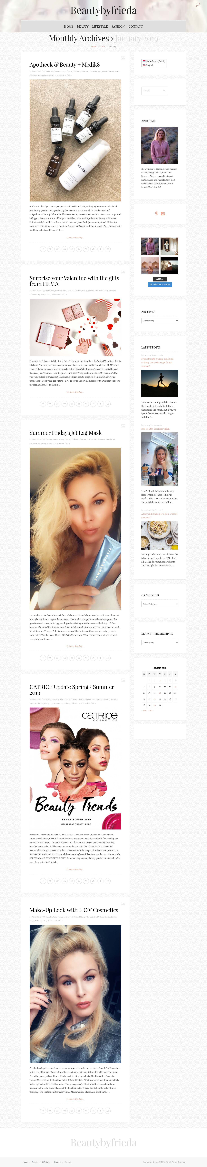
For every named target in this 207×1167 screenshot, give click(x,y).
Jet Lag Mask (110, 440)
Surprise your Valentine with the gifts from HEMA (74, 281)
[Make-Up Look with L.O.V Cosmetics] (75, 994)
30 (154, 705)
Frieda (39, 71)
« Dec (144, 710)
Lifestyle (100, 26)
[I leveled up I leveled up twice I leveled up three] (169, 265)
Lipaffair (111, 917)
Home (68, 26)
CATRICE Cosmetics (103, 699)
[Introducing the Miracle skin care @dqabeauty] (150, 265)
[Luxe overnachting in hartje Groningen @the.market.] (169, 246)
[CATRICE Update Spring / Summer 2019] (75, 768)
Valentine (112, 291)
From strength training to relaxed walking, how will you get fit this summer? (157, 363)
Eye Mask (94, 440)
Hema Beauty (103, 291)
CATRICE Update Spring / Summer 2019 (72, 689)
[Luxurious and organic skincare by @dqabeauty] (150, 246)
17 (160, 692)
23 (155, 699)
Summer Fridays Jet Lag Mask (66, 432)
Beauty (83, 26)
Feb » (151, 710)
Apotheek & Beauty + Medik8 (65, 64)
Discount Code (43, 75)
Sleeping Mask (35, 444)
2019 (103, 46)
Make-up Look (40, 921)
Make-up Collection (71, 703)
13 (175, 686)
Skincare (85, 71)
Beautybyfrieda (103, 10)
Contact (135, 26)
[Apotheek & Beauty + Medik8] (75, 140)
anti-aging (96, 71)
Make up (84, 291)
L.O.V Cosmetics (101, 917)
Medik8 (51, 75)
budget (92, 917)
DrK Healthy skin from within (155, 428)
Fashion (118, 26)
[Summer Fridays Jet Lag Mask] (75, 529)
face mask (101, 440)
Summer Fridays (46, 444)
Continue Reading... (75, 237)
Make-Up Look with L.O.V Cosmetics (74, 910)
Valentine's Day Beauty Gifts (39, 295)
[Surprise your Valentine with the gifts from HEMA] (75, 327)
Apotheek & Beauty (107, 71)
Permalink (62, 75)
